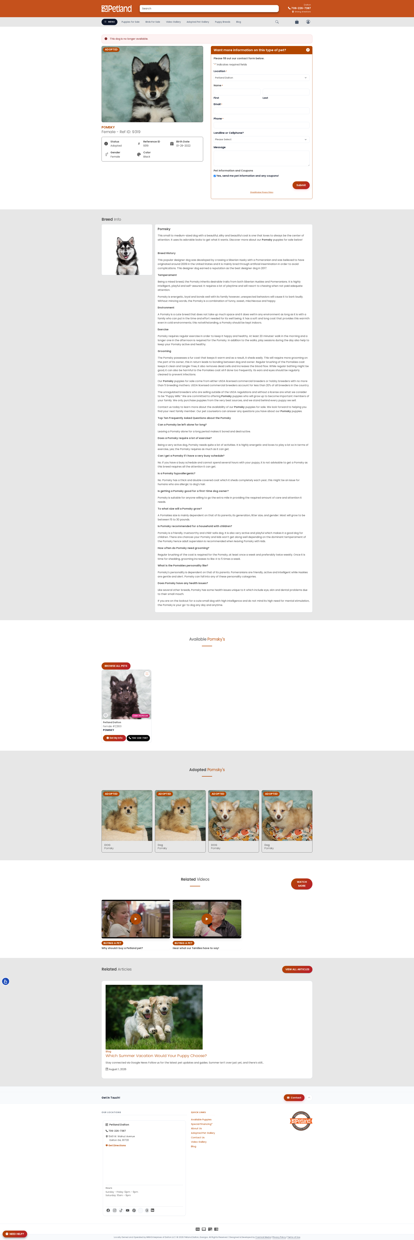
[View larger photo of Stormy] (147, 674)
